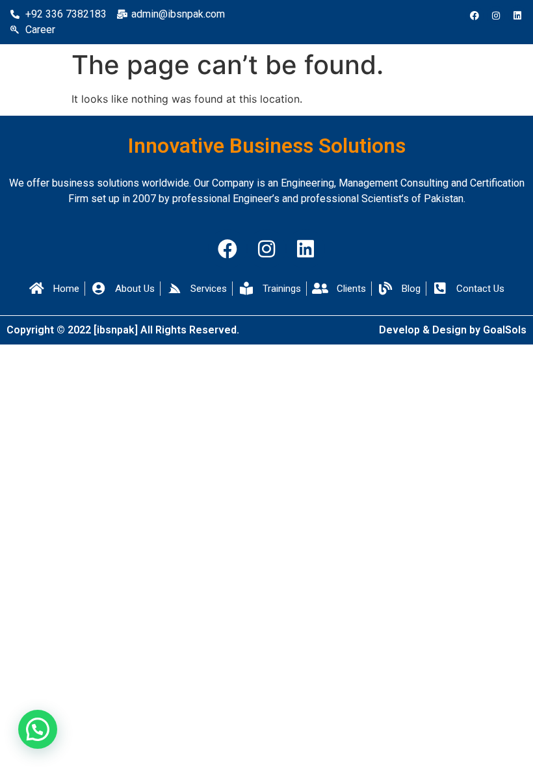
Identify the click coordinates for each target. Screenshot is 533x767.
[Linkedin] (517, 15)
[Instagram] (496, 15)
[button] (37, 729)
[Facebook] (474, 15)
